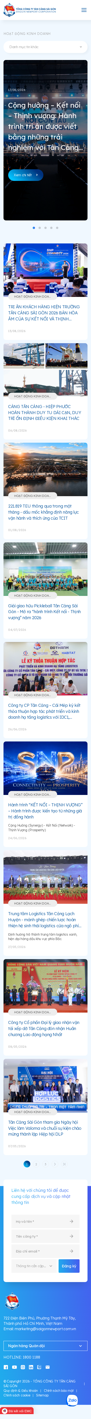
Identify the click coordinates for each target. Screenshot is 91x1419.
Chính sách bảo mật (59, 1391)
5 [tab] (57, 228)
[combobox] (46, 47)
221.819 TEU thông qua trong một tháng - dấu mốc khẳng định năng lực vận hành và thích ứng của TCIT (43, 512)
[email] (47, 1366)
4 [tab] (51, 228)
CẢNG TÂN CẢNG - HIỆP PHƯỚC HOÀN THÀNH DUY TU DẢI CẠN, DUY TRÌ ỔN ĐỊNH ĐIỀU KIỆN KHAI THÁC (44, 412)
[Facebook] (6, 1366)
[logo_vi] (30, 10)
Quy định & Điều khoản (21, 1391)
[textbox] (45, 47)
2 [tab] (39, 228)
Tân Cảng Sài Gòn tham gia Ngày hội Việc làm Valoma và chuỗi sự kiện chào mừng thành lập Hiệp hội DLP (44, 1128)
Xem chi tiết (23, 175)
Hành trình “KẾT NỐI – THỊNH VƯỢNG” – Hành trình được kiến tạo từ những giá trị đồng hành (45, 810)
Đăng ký (69, 1266)
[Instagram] (23, 1366)
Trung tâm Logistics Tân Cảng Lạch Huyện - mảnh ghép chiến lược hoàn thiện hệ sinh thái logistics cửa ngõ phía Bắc (44, 920)
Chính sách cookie (17, 1395)
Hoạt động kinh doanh (33, 296)
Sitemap (42, 1395)
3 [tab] (45, 228)
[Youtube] (14, 1366)
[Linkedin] (31, 1366)
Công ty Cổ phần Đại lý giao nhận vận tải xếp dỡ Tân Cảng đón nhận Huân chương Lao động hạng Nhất (43, 1028)
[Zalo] (39, 1366)
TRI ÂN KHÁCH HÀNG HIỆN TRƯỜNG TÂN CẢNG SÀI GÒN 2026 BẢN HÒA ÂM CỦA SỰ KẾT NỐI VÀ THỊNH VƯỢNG (44, 313)
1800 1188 (31, 1357)
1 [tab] (34, 228)
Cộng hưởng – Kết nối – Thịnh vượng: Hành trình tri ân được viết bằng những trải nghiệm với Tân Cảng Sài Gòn (44, 127)
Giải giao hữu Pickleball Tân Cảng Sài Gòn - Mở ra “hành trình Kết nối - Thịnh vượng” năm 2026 (44, 611)
